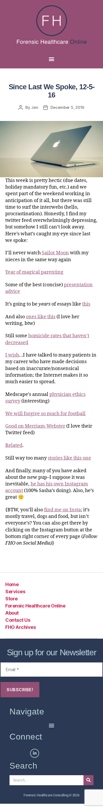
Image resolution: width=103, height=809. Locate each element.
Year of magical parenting (34, 272)
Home (11, 584)
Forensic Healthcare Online (35, 606)
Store (11, 598)
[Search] (88, 780)
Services (15, 591)
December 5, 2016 (67, 107)
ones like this (40, 317)
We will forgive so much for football (45, 414)
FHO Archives (20, 627)
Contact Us (17, 620)
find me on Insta (62, 510)
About (12, 613)
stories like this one (69, 458)
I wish (12, 355)
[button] (51, 58)
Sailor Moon (55, 253)
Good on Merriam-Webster (35, 426)
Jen (34, 107)
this (86, 304)
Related (13, 445)
